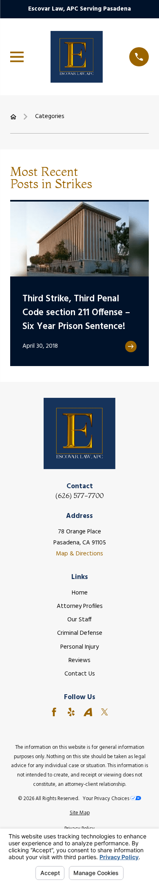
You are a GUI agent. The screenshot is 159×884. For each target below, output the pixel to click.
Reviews (79, 660)
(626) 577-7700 (79, 495)
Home (80, 593)
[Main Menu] (17, 57)
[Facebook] (54, 712)
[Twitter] (104, 712)
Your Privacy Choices (106, 799)
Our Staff (79, 620)
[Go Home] (13, 117)
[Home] (77, 56)
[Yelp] (71, 712)
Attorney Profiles (80, 606)
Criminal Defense (79, 633)
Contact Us (79, 674)
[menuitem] (79, 813)
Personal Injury (79, 647)
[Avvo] (88, 712)
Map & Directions (79, 554)
